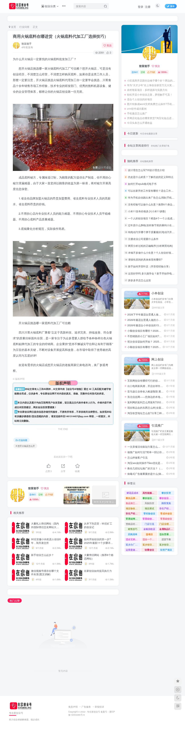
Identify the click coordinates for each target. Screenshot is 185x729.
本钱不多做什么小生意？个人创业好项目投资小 (154, 252)
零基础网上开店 (133, 518)
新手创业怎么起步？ (42, 555)
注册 (147, 6)
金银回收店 (149, 529)
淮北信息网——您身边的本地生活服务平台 (151, 397)
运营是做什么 (133, 549)
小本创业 (157, 293)
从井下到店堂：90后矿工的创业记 (98, 525)
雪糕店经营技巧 (133, 524)
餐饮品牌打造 (133, 498)
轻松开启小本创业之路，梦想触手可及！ (150, 94)
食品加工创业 (133, 503)
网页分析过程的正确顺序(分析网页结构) (150, 246)
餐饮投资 (166, 492)
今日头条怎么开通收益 (139, 122)
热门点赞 (15, 600)
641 (34, 494)
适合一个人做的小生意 (150, 539)
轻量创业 (149, 549)
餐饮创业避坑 (150, 498)
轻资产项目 (166, 549)
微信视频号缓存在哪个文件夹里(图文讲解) (45, 572)
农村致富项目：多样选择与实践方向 (147, 90)
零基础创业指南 (150, 518)
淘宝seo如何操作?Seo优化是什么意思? (149, 463)
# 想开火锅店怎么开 (25, 445)
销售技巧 (132, 529)
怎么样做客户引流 (137, 457)
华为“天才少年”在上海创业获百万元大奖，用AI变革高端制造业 (151, 85)
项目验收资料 (133, 508)
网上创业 (157, 359)
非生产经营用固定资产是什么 (166, 508)
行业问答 (24, 27)
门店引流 (149, 524)
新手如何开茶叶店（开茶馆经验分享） (149, 266)
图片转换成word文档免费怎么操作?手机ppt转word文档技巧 (151, 104)
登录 (140, 6)
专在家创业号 (93, 711)
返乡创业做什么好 (166, 544)
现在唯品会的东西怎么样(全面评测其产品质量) (153, 407)
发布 (172, 6)
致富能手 (26, 43)
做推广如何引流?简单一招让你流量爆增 (149, 452)
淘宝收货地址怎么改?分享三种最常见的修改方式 (154, 413)
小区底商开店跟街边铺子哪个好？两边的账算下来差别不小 (151, 80)
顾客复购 (166, 503)
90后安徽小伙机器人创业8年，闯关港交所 (46, 541)
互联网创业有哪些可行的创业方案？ (147, 380)
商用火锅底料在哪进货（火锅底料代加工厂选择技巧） (60, 36)
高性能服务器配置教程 (150, 492)
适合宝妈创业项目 (133, 539)
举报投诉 (99, 706)
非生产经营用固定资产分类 (133, 513)
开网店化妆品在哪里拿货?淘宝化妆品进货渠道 (151, 118)
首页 (13, 27)
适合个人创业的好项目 (139, 99)
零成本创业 (166, 513)
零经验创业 (149, 513)
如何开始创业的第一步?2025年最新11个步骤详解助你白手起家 (98, 542)
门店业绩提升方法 (166, 524)
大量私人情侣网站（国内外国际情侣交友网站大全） (45, 527)
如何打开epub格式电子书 (142, 184)
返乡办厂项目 (133, 544)
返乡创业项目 (150, 544)
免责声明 (73, 706)
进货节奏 (166, 539)
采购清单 (132, 534)
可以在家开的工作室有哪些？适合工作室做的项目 (156, 190)
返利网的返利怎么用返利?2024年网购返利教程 (153, 402)
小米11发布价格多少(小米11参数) (147, 211)
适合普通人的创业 (166, 534)
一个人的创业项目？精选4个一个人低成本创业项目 (156, 218)
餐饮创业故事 (166, 498)
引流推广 (157, 425)
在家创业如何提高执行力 (98, 571)
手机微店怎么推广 (137, 113)
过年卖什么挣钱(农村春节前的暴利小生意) (151, 225)
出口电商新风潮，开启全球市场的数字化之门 (152, 386)
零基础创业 (166, 518)
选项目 (149, 534)
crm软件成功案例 (137, 108)
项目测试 (149, 508)
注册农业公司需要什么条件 (143, 239)
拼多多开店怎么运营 (139, 280)
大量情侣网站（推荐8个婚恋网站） (98, 556)
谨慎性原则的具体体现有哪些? (145, 259)
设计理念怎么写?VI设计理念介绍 (146, 170)
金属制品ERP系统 (166, 529)
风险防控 (149, 503)
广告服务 (86, 706)
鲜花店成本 (132, 492)
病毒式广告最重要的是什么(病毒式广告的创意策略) (156, 474)
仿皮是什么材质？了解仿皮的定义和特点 (150, 177)
